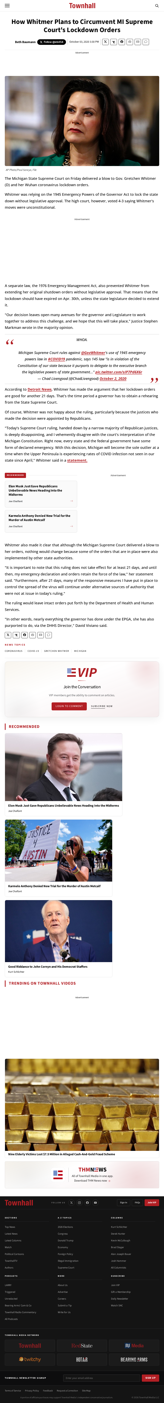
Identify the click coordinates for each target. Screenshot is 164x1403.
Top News (10, 1227)
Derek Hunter (118, 1234)
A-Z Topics (65, 1217)
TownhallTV (11, 1261)
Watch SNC (117, 1305)
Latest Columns (13, 1240)
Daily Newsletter (119, 1299)
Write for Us (64, 1312)
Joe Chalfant (15, 811)
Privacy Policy (32, 1390)
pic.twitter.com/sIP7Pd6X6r (118, 372)
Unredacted (11, 1299)
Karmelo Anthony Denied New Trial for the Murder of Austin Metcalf (54, 886)
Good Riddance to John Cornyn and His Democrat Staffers (47, 967)
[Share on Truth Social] (113, 42)
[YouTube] (95, 1202)
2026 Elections (65, 1227)
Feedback (48, 1390)
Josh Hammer (118, 1261)
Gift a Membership (121, 1292)
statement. (77, 460)
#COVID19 (56, 359)
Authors (9, 1267)
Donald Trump (65, 1240)
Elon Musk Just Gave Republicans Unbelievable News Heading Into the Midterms (63, 805)
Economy (63, 1247)
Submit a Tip (65, 1305)
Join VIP (152, 1202)
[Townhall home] (19, 1202)
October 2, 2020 (113, 378)
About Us (62, 1285)
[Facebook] (87, 1202)
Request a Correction (67, 1390)
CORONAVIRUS (13, 651)
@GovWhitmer (93, 352)
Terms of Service (13, 1390)
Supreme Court (66, 1267)
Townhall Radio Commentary (20, 1312)
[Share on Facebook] (122, 42)
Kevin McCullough (120, 1240)
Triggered (10, 1292)
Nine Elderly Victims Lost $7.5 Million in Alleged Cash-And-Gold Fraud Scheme (61, 1154)
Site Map (86, 1390)
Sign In (123, 1202)
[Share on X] (105, 42)
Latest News (11, 1234)
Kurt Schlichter (16, 972)
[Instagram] (79, 1202)
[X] (71, 1202)
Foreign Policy (65, 1254)
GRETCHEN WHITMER (56, 651)
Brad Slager (117, 1247)
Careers (62, 1299)
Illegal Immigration (68, 1261)
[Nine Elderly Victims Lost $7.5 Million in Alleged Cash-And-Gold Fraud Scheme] (82, 1104)
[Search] (157, 5)
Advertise (63, 1292)
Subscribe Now (102, 706)
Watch (8, 1247)
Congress (63, 1234)
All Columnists (118, 1267)
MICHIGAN (80, 651)
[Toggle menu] (7, 6)
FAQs (137, 1202)
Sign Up (150, 1378)
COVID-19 (33, 651)
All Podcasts (11, 1319)
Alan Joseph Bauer (121, 1254)
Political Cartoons (14, 1254)
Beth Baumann (25, 42)
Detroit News (40, 389)
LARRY (8, 1285)
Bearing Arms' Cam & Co (18, 1305)
